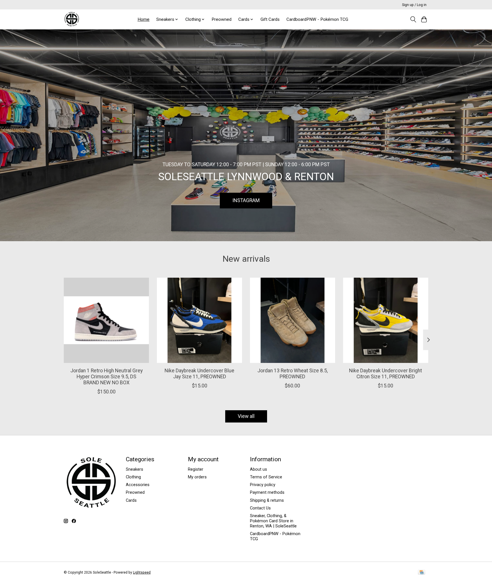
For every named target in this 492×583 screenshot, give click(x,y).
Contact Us (260, 508)
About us (258, 469)
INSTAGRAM (246, 200)
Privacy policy (262, 484)
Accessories (137, 484)
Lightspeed (142, 572)
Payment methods (267, 492)
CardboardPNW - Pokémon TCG (317, 19)
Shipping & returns (267, 500)
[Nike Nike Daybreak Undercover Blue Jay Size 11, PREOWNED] (199, 320)
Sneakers (134, 469)
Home (143, 19)
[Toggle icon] (413, 19)
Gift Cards (270, 19)
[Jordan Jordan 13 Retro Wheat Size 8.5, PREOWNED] (292, 320)
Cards (131, 500)
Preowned (221, 19)
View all (246, 416)
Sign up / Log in (414, 5)
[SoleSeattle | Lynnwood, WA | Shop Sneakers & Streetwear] (71, 19)
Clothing (133, 477)
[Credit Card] (421, 572)
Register (195, 469)
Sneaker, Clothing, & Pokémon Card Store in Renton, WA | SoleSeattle (273, 521)
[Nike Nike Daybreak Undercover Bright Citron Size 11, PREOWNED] (385, 320)
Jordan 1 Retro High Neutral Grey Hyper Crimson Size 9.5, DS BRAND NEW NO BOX (106, 376)
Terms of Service (266, 477)
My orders (197, 477)
